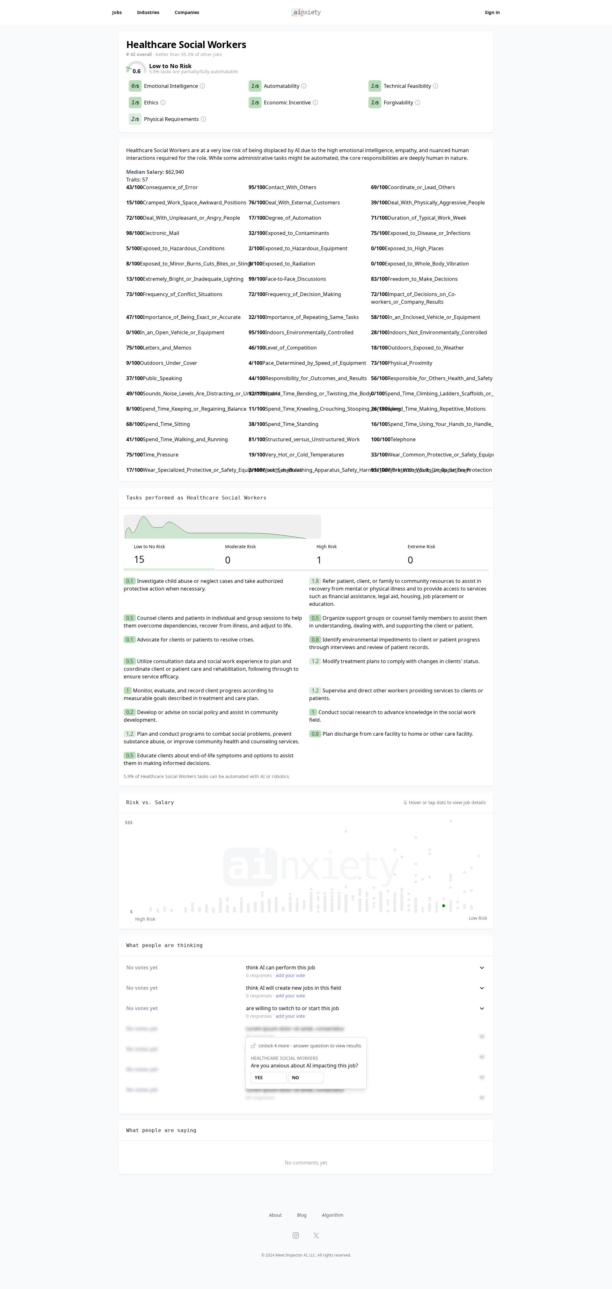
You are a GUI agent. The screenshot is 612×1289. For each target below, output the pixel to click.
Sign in (492, 12)
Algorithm (332, 1215)
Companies (187, 12)
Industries (148, 12)
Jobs (117, 12)
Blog (302, 1215)
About (275, 1215)
